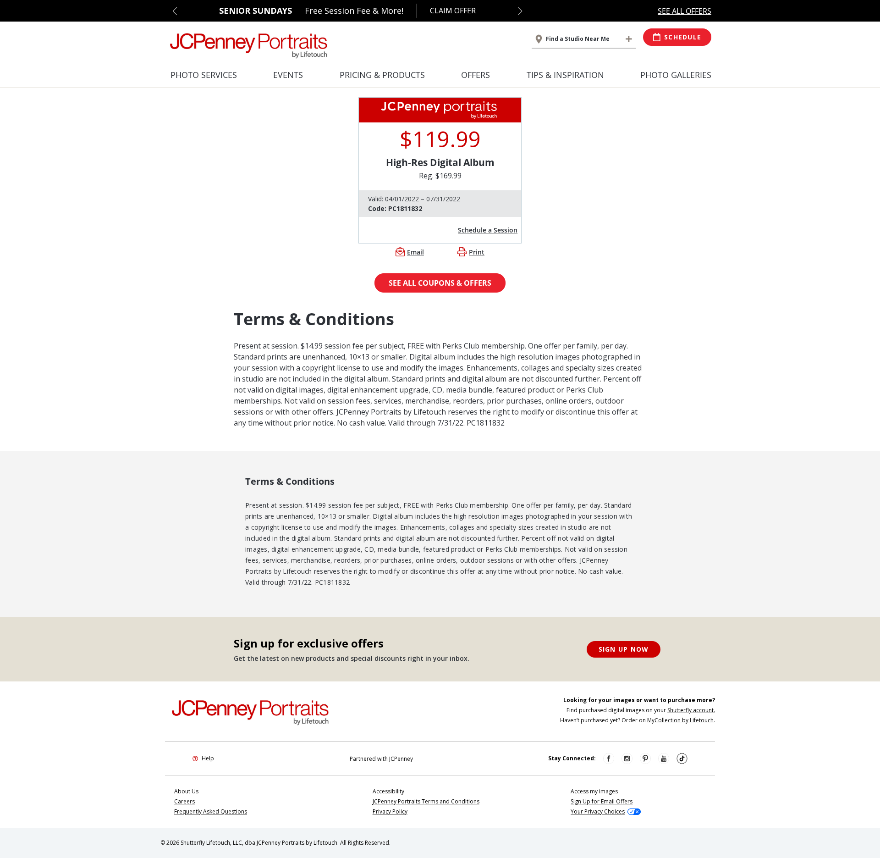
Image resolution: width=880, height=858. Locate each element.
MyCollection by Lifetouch (680, 720)
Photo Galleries (675, 74)
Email (415, 252)
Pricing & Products (382, 74)
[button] (175, 11)
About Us (186, 791)
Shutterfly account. (691, 710)
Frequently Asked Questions (210, 811)
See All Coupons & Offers (440, 283)
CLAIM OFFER (453, 11)
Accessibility (388, 791)
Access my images (594, 791)
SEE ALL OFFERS (684, 11)
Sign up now (624, 649)
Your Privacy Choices (598, 811)
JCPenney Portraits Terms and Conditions (426, 801)
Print (476, 252)
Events (288, 74)
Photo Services (203, 74)
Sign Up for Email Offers (601, 801)
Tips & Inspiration (565, 74)
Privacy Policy (390, 811)
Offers (475, 74)
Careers (184, 801)
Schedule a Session (487, 230)
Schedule (682, 37)
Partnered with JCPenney (381, 759)
